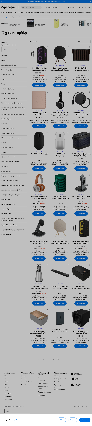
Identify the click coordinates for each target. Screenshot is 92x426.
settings (61, 420)
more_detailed (15, 420)
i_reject (72, 420)
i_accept (85, 420)
